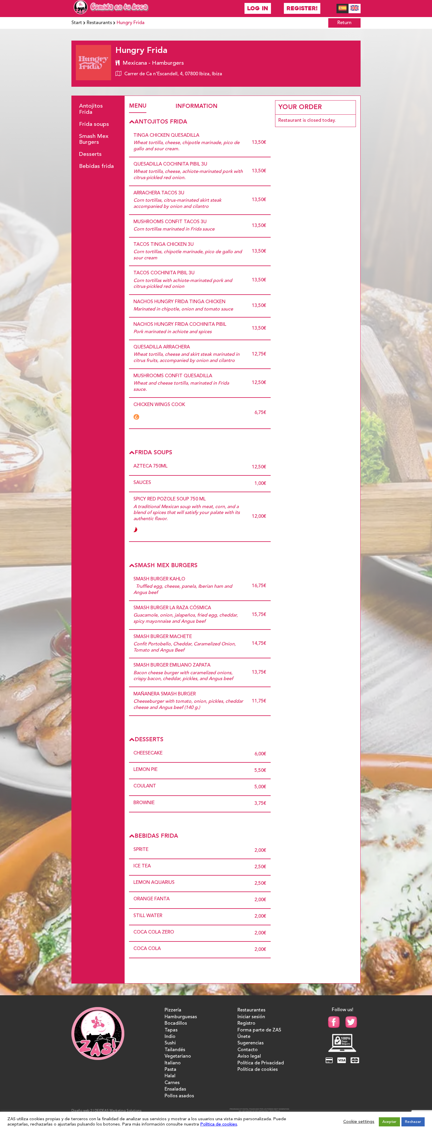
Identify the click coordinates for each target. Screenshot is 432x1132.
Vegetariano (178, 1056)
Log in (257, 8)
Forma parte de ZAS (259, 1030)
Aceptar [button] (389, 1122)
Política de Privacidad (260, 1063)
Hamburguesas (181, 1017)
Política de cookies (257, 1069)
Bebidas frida (96, 166)
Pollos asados (179, 1096)
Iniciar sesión (251, 1017)
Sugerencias (250, 1043)
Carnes (172, 1083)
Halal (170, 1076)
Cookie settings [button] (358, 1122)
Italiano (173, 1063)
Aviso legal (249, 1056)
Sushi (170, 1043)
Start (76, 23)
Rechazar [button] (413, 1122)
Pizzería (173, 1010)
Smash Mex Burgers (93, 139)
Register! (302, 8)
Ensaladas (175, 1089)
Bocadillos (176, 1023)
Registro (246, 1023)
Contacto (247, 1050)
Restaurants (99, 23)
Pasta (170, 1069)
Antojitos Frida (91, 109)
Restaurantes (251, 1010)
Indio (170, 1036)
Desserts (90, 154)
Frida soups (94, 124)
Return (344, 23)
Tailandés (175, 1050)
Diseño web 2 (81, 1111)
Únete (243, 1036)
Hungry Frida (131, 23)
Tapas (171, 1030)
